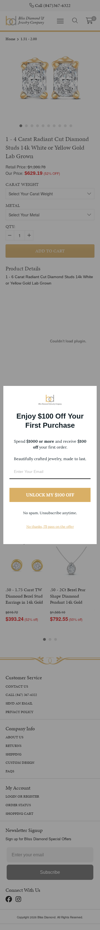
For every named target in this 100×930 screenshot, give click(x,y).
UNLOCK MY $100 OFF (50, 495)
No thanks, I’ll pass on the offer (50, 526)
